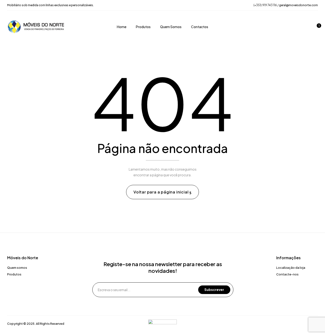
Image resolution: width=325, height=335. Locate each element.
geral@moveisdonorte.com (298, 5)
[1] (316, 27)
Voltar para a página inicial (161, 191)
